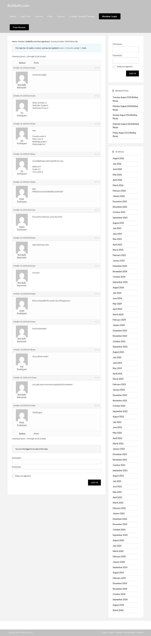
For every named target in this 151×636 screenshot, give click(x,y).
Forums (21, 41)
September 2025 (120, 217)
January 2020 (119, 562)
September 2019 (120, 567)
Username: (16, 458)
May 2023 (117, 368)
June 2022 (117, 427)
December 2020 (120, 519)
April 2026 (117, 180)
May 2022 (117, 433)
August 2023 (118, 352)
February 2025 (119, 255)
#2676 (97, 349)
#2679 (97, 377)
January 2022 (119, 449)
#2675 (97, 322)
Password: (16, 467)
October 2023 (119, 341)
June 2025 (117, 234)
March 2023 (118, 379)
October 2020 (119, 529)
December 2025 (120, 201)
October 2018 (119, 594)
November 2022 (120, 400)
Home (14, 41)
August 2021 (118, 476)
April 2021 (117, 497)
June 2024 (117, 298)
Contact (119, 632)
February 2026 (119, 191)
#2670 (97, 182)
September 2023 (120, 346)
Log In (94, 482)
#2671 (97, 210)
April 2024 (117, 309)
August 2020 (118, 540)
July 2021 (117, 481)
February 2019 (119, 578)
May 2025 (117, 239)
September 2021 (120, 470)
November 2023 (120, 336)
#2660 (97, 68)
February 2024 (119, 320)
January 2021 (119, 513)
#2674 (97, 294)
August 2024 (118, 287)
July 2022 (117, 422)
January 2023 (119, 390)
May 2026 (117, 174)
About (111, 632)
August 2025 (118, 223)
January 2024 (119, 325)
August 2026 (118, 158)
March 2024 (118, 314)
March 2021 (118, 502)
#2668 (97, 124)
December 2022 (120, 395)
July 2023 (117, 357)
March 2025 (118, 250)
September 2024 (120, 282)
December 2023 (120, 330)
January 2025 (119, 260)
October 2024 (119, 277)
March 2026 (118, 185)
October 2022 (119, 406)
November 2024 (120, 271)
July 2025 (117, 228)
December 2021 (120, 454)
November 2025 (120, 207)
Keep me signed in (23, 476)
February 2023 (119, 384)
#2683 (97, 405)
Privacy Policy (129, 632)
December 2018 (120, 583)
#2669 (97, 154)
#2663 (97, 96)
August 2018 (118, 605)
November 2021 (120, 459)
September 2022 (120, 411)
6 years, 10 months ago (68, 48)
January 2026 (119, 196)
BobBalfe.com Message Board (38, 41)
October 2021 (119, 465)
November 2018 (120, 589)
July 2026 (117, 164)
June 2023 (117, 363)
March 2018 (118, 610)
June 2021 (117, 486)
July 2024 (117, 293)
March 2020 (118, 551)
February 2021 (119, 508)
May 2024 (117, 303)
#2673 (97, 266)
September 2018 (120, 599)
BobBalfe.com (18, 5)
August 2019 (118, 572)
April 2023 (117, 373)
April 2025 (117, 244)
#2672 (97, 238)
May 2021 (117, 492)
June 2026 (117, 169)
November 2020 (120, 524)
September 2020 (120, 535)
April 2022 (117, 438)
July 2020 (117, 546)
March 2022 (118, 443)
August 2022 (118, 416)
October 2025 (119, 212)
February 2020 (119, 556)
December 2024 (120, 266)
